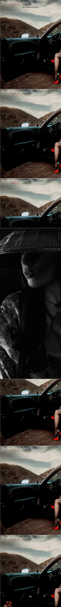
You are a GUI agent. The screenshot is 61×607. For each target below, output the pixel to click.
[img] (30, 303)
